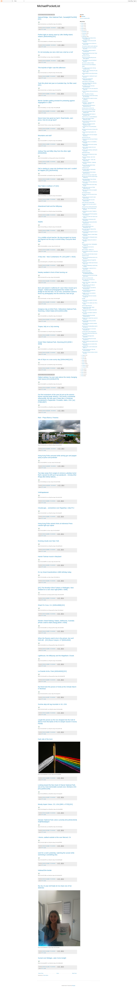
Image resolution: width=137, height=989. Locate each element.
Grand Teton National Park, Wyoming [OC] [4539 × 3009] (89, 84)
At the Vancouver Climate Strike (88, 202)
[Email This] (58, 27)
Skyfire (40, 222)
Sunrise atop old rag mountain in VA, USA (52, 704)
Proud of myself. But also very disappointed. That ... (87, 227)
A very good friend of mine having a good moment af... (89, 173)
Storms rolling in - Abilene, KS (88, 249)
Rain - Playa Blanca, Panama (48, 417)
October (83, 34)
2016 (82, 372)
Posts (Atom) (45, 975)
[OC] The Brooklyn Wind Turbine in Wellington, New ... (88, 115)
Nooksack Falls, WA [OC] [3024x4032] (89, 206)
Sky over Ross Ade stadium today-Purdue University (88, 166)
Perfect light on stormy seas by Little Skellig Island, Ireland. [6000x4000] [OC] (55, 35)
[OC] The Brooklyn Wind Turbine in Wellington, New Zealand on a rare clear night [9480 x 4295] (56, 588)
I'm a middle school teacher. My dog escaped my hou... (89, 69)
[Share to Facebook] (62, 27)
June (83, 358)
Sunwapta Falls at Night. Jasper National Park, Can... (88, 308)
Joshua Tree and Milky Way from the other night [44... (89, 58)
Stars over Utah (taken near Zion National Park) (88, 200)
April (83, 361)
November (84, 33)
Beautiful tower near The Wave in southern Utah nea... (88, 286)
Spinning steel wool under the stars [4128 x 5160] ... (89, 198)
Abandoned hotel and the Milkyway (50, 206)
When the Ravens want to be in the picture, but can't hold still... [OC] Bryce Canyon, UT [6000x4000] (56, 639)
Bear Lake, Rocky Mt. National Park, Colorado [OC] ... (89, 230)
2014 (82, 375)
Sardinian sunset (85, 255)
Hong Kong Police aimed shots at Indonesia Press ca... (88, 106)
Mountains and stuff (44, 135)
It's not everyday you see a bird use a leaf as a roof (55, 52)
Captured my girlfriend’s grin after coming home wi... (88, 316)
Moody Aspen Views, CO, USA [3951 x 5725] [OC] (55, 804)
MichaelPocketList (48, 6)
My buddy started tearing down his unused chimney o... (88, 291)
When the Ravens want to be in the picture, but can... (89, 122)
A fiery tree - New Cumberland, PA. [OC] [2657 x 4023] (56, 257)
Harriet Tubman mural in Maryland (49, 556)
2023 (82, 23)
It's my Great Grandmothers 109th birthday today (54, 572)
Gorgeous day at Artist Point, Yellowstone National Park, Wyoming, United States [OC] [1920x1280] (57, 310)
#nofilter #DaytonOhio (86, 270)
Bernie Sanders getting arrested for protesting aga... (89, 51)
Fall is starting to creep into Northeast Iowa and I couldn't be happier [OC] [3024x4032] (57, 169)
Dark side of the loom (45, 739)
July (83, 356)
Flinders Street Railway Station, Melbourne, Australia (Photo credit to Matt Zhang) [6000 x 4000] (56, 621)
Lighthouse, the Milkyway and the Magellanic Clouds (56, 656)
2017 (82, 370)
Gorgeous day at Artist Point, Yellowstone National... (87, 79)
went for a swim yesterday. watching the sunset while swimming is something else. (56, 854)
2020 (82, 28)
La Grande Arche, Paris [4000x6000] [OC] (52, 671)
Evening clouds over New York (48, 541)
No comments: (53, 27)
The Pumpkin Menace (86, 192)
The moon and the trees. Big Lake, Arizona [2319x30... (88, 350)
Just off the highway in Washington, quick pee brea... (89, 170)
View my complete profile (85, 18)
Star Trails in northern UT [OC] (48, 186)
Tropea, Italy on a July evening (48, 326)
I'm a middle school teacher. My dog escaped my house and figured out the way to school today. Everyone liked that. (57, 239)
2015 (82, 374)
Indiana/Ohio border (45, 870)
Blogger (73, 985)
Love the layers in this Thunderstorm (89, 331)
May (83, 360)
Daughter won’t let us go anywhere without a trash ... (89, 294)
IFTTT (42, 29)
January (84, 366)
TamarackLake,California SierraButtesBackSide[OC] (87, 273)
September (84, 36)
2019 (82, 30)
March (83, 363)
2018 (82, 369)
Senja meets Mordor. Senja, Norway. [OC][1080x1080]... (89, 180)
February (84, 365)
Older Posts (74, 973)
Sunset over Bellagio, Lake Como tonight (52, 958)
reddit (45, 29)
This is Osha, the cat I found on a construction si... (88, 280)
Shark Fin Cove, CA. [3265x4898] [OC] (51, 605)
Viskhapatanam (43, 492)
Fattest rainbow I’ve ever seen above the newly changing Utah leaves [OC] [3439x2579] (57, 378)
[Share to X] (61, 27)
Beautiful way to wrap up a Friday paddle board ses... (88, 188)
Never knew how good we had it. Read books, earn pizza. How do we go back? (55, 119)
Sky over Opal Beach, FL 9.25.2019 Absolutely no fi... (89, 329)
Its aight (83, 298)
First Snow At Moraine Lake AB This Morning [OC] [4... (89, 288)
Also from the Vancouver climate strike (89, 174)
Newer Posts (40, 973)
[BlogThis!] (59, 27)
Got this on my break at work (87, 277)
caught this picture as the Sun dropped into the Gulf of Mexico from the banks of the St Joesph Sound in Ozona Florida (57, 721)
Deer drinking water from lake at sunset (89, 254)
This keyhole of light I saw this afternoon (52, 68)
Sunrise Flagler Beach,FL (87, 305)
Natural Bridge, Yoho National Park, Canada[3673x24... (89, 39)
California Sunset (85, 167)
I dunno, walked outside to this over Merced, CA (54, 837)
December (84, 31)
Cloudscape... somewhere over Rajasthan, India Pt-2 (56, 508)
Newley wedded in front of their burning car (52, 272)
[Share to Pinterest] (63, 27)
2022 (82, 25)
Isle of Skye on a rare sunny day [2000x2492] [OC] (55, 359)
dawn (83, 242)
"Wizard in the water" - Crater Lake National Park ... (88, 160)
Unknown (83, 16)
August (83, 355)
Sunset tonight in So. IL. (86, 224)
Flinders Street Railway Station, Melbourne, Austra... (88, 119)
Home (58, 973)
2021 (82, 26)
